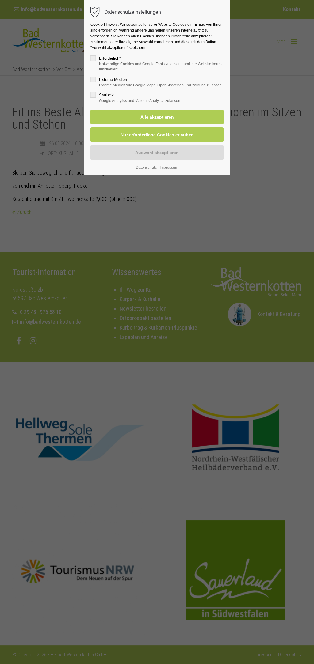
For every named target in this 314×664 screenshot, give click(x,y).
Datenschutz (146, 167)
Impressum (169, 167)
